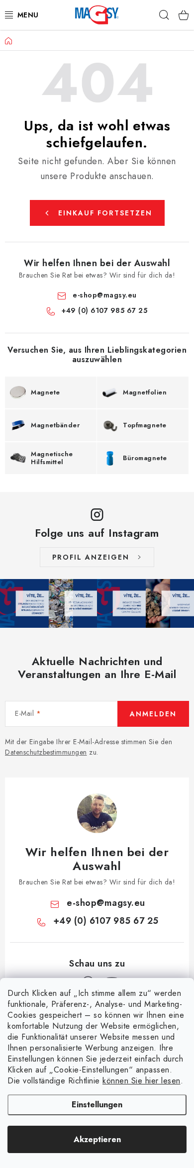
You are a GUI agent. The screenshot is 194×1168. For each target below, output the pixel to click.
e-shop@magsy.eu (105, 295)
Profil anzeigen (90, 557)
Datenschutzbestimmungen (46, 752)
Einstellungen (97, 1104)
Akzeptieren (97, 1139)
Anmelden (153, 714)
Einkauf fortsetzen (105, 213)
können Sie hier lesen (141, 1080)
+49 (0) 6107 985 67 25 (104, 310)
